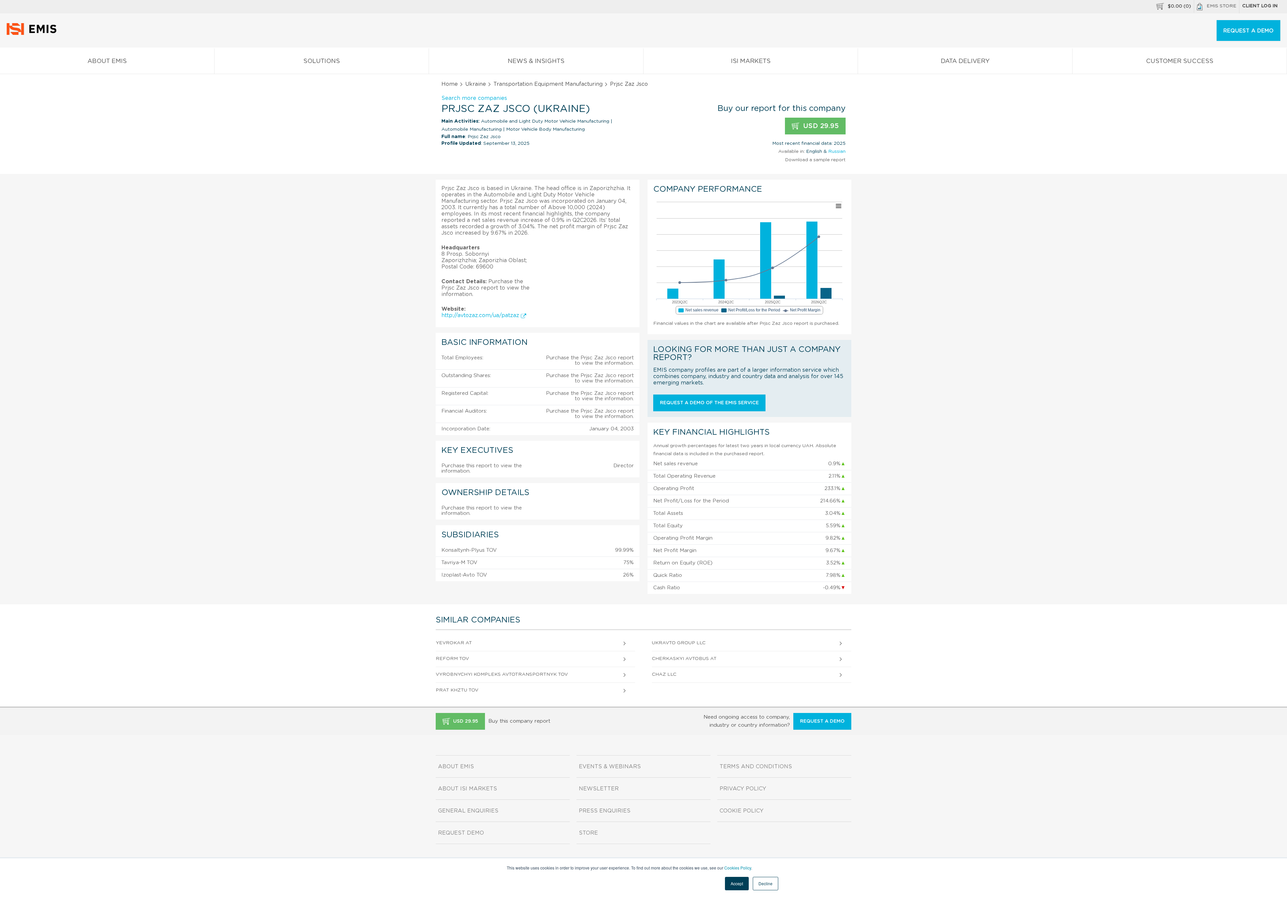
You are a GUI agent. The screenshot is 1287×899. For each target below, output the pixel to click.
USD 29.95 (820, 126)
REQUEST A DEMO (1248, 31)
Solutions (321, 61)
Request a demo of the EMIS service (709, 403)
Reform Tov (452, 658)
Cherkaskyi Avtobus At (684, 658)
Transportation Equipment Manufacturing (548, 84)
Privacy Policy (743, 788)
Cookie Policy (741, 811)
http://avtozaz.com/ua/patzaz (481, 315)
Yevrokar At (454, 643)
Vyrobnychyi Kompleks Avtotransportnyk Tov (502, 674)
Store (588, 833)
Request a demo (822, 721)
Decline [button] (765, 883)
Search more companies (474, 98)
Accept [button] (737, 883)
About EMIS (107, 61)
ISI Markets (751, 61)
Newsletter (599, 788)
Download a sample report (815, 160)
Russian (837, 151)
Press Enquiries (604, 811)
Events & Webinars (610, 766)
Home (449, 84)
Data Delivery (965, 61)
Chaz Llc (664, 674)
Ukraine (475, 84)
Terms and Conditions (756, 766)
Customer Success (1179, 61)
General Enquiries (468, 811)
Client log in (1260, 6)
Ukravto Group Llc (679, 643)
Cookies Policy (737, 868)
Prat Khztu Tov (457, 690)
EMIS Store (1221, 6)
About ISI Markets (467, 788)
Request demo (461, 833)
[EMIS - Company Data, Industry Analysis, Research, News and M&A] (33, 33)
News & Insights (536, 61)
